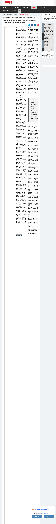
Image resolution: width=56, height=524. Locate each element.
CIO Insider (17, 7)
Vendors (15, 14)
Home (4, 7)
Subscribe (6, 10)
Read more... (46, 513)
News (10, 7)
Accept (37, 516)
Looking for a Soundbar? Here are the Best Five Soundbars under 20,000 (48, 44)
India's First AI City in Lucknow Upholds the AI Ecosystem (48, 36)
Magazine (34, 7)
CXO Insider (26, 7)
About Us (14, 10)
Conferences (42, 7)
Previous (19, 235)
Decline (48, 516)
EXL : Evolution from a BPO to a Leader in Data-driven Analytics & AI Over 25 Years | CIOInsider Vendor (48, 28)
